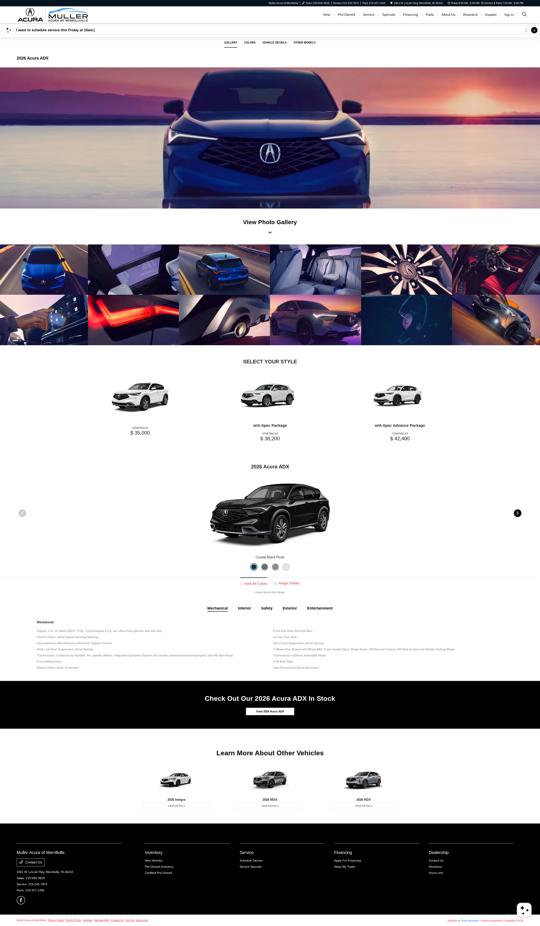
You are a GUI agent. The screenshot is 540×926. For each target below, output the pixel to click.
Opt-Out (129, 920)
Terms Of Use (73, 920)
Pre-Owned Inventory (159, 866)
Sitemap (87, 920)
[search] (524, 15)
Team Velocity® (470, 920)
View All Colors (255, 583)
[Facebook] (21, 900)
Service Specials (251, 866)
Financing (343, 852)
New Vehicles (154, 860)
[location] (391, 3)
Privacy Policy (56, 920)
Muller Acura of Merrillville (31, 920)
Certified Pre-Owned (158, 872)
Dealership (439, 852)
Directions (435, 866)
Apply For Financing (347, 860)
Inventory (153, 852)
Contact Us (33, 862)
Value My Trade (344, 866)
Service (247, 852)
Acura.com (436, 872)
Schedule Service (251, 860)
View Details (176, 806)
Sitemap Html (101, 920)
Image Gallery (289, 583)
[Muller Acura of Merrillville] (53, 14)
